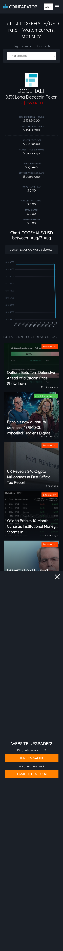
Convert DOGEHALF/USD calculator (32, 249)
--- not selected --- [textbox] (19, 55)
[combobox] (31, 56)
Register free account (32, 774)
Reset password (31, 758)
